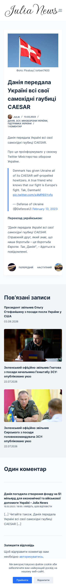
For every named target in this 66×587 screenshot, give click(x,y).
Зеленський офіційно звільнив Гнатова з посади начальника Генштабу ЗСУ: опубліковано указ (32, 372)
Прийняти (22, 580)
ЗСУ (18, 120)
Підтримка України (20, 123)
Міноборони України (34, 120)
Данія (11, 120)
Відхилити (43, 580)
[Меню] (60, 10)
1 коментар (15, 126)
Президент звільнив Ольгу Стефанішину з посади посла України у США (32, 312)
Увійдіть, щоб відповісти (38, 506)
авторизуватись (31, 556)
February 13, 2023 (45, 209)
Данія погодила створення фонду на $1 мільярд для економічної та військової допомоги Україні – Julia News (32, 498)
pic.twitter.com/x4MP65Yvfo (33, 195)
